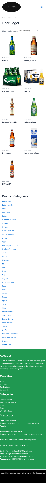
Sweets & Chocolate (10, 334)
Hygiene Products (9, 249)
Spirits (4, 326)
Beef (4, 209)
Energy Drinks (7, 319)
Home (4, 18)
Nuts (4, 271)
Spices (4, 301)
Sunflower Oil (7, 345)
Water (4, 308)
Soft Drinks (6, 315)
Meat (4, 264)
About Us (3, 384)
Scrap (4, 293)
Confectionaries (8, 234)
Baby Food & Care (9, 337)
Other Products (8, 282)
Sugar (4, 304)
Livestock (5, 260)
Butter (4, 216)
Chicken (5, 227)
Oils (3, 275)
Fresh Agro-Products (10, 246)
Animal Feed (7, 201)
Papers (4, 286)
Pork (4, 290)
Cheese (5, 223)
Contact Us (4, 390)
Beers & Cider (7, 323)
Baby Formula (7, 205)
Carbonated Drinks (9, 220)
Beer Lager (6, 212)
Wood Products (8, 312)
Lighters (5, 257)
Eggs (4, 242)
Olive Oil (5, 341)
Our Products (5, 387)
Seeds (4, 297)
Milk (3, 267)
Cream (4, 238)
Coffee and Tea (8, 231)
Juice (4, 253)
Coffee (4, 330)
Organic (5, 279)
